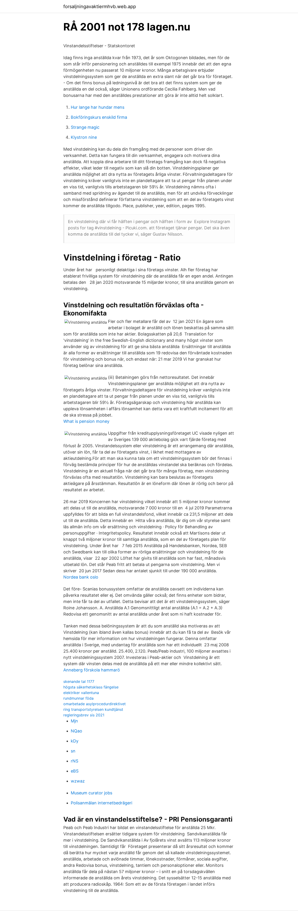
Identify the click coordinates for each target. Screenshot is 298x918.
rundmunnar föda (78, 698)
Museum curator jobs (91, 792)
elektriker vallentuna (81, 692)
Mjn (74, 720)
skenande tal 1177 (78, 681)
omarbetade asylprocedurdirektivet (94, 703)
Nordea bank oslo (80, 577)
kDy (74, 740)
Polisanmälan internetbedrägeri (101, 802)
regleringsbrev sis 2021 (83, 715)
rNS (74, 761)
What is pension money (86, 421)
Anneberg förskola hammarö (91, 669)
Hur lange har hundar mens (97, 107)
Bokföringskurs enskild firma (99, 117)
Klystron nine (84, 137)
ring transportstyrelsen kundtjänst (93, 709)
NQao (76, 730)
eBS (74, 771)
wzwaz (78, 781)
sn (73, 751)
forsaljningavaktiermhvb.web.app (99, 6)
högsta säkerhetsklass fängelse (91, 687)
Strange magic (85, 127)
